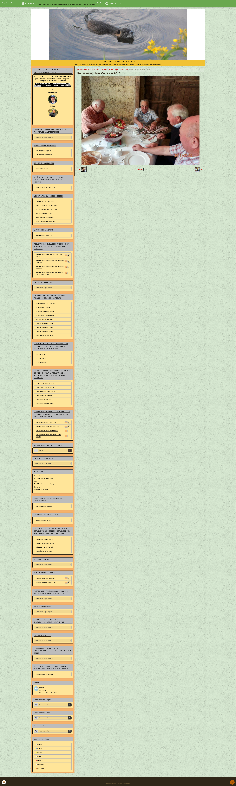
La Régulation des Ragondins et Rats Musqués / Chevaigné (50, 267)
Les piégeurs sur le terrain (43, 520)
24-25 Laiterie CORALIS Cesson (45, 383)
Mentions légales (111, 783)
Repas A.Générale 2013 (122, 70)
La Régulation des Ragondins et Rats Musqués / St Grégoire (50, 261)
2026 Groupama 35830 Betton (45, 303)
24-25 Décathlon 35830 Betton (45, 391)
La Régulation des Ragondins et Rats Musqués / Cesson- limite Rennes (50, 273)
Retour (140, 169)
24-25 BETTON (40, 354)
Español (39, 752)
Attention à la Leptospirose (44, 155)
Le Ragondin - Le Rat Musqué (44, 547)
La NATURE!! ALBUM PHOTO (91, 70)
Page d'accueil (7, 3)
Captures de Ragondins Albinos (45, 543)
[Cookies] (4, 782)
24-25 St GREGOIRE (42, 358)
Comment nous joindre (42, 169)
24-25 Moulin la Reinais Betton (45, 403)
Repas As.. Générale (107, 70)
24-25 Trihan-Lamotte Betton (45, 387)
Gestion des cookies (124, 783)
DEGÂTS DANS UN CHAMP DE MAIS (46, 221)
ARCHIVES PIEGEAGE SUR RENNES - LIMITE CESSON (48, 436)
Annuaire (17, 3)
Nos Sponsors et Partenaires (44, 674)
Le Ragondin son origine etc (44, 235)
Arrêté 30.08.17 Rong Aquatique (45, 187)
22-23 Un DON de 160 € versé (44, 331)
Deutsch (39, 760)
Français (39, 744)
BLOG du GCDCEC (30, 3)
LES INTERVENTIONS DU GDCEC (45, 217)
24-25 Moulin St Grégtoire (43, 399)
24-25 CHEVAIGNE (41, 362)
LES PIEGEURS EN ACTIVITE (44, 213)
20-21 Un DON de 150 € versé (44, 335)
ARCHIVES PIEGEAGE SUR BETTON (46, 422)
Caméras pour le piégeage (43, 151)
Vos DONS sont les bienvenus (44, 319)
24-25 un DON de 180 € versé (44, 323)
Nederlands (40, 764)
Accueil (79, 70)
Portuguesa (40, 768)
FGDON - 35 (112, 3)
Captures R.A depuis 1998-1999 (45, 539)
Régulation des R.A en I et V (44, 551)
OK (70, 450)
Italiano (39, 756)
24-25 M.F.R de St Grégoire (44, 395)
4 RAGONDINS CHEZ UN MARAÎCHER (46, 202)
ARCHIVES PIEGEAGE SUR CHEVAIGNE (47, 431)
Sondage (100, 3)
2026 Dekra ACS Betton (43, 307)
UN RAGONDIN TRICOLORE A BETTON (46, 209)
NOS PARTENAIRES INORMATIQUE (45, 578)
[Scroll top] (232, 782)
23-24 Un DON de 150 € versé (44, 327)
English (39, 748)
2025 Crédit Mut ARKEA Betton (45, 315)
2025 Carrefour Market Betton (45, 311)
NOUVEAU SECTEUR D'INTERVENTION (46, 206)
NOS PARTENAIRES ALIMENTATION (45, 582)
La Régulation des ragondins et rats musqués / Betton (49, 255)
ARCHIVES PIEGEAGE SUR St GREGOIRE (47, 426)
